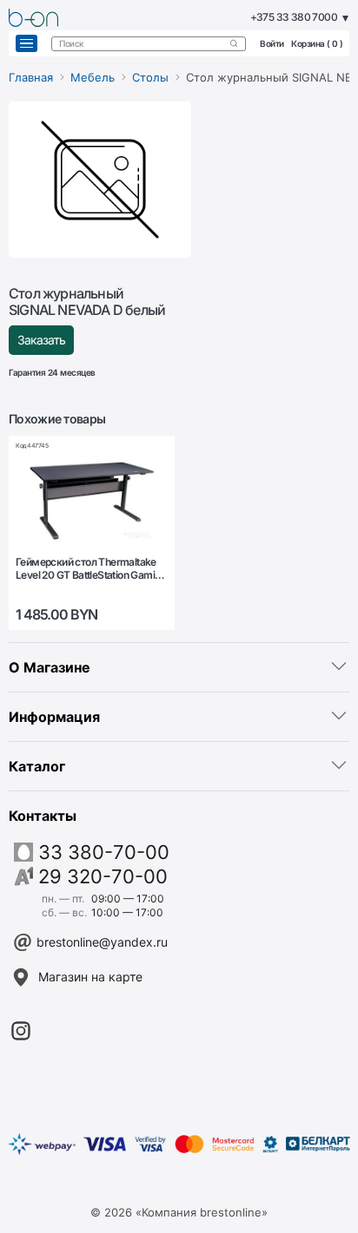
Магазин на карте (90, 976)
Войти (272, 43)
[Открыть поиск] (233, 43)
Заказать (41, 339)
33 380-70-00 (103, 852)
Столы (150, 77)
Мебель (92, 77)
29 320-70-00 (103, 876)
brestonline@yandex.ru (102, 942)
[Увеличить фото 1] (100, 180)
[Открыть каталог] (26, 43)
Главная (31, 77)
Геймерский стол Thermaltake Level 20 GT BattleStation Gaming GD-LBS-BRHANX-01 (91, 569)
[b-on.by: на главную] (33, 18)
